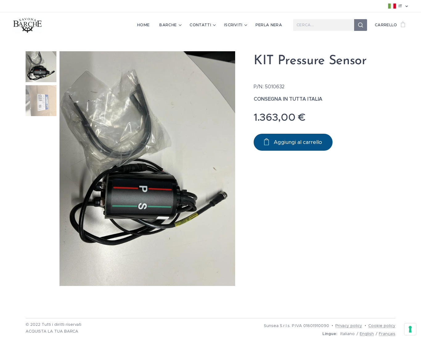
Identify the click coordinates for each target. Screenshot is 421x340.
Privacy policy (348, 325)
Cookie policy (381, 325)
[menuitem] (145, 25)
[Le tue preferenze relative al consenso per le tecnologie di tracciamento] (410, 329)
